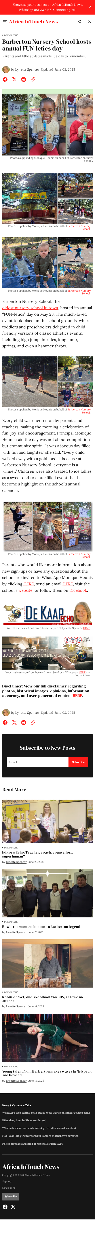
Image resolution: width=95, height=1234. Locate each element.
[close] (89, 7)
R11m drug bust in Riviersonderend (24, 1120)
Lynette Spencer (27, 69)
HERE (28, 583)
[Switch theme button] (89, 21)
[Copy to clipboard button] (32, 79)
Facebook (78, 590)
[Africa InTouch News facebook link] (5, 1207)
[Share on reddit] (23, 79)
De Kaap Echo (11, 35)
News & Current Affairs (16, 1105)
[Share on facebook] (6, 79)
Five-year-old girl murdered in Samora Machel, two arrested (40, 1135)
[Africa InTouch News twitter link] (12, 1207)
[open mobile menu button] (5, 22)
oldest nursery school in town (30, 307)
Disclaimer (8, 1187)
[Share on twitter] (14, 79)
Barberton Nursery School (79, 227)
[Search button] (80, 21)
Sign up (6, 1181)
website (25, 590)
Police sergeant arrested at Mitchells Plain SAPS (32, 1143)
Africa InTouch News (37, 1175)
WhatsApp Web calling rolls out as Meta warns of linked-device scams (46, 1112)
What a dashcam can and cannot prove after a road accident (39, 1128)
